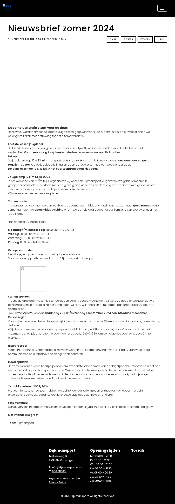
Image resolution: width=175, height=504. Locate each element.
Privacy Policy (57, 482)
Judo (160, 39)
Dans (113, 39)
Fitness (128, 39)
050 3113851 (59, 471)
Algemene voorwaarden (64, 478)
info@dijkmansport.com (67, 467)
